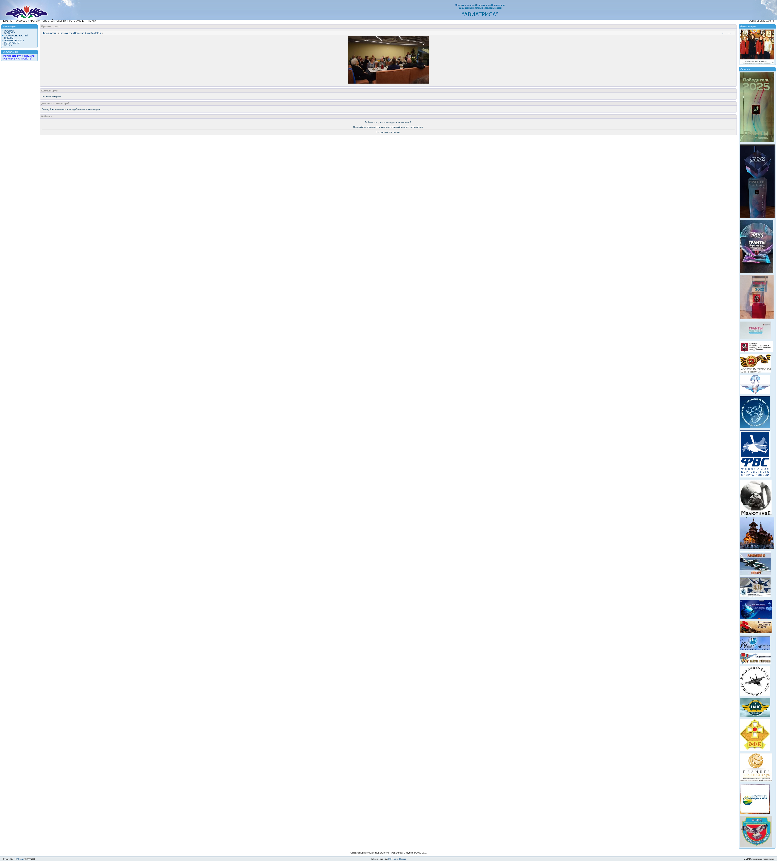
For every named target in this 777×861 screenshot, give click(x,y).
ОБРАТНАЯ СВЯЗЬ (14, 40)
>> (730, 33)
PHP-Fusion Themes (397, 859)
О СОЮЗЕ (21, 21)
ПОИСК (92, 21)
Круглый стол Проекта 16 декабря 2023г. (80, 33)
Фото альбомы (49, 33)
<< (723, 33)
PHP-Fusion (19, 859)
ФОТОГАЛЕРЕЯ (77, 21)
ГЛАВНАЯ (8, 21)
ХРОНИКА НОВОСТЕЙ (42, 21)
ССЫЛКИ (61, 21)
